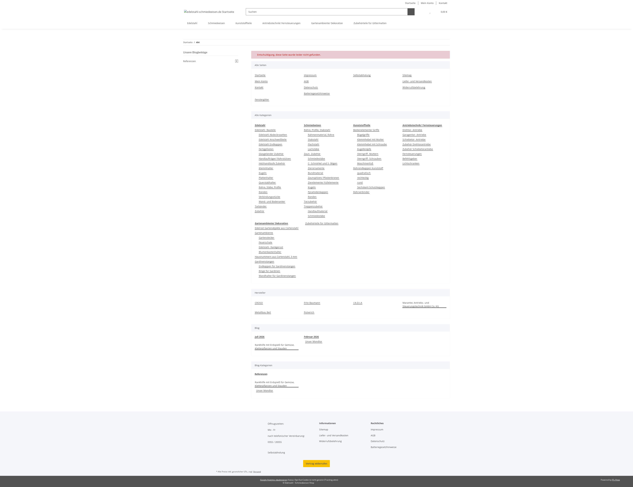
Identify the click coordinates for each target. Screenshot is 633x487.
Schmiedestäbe (316, 158)
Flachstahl (313, 144)
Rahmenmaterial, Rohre (321, 134)
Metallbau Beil (263, 312)
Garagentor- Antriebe (414, 134)
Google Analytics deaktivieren (273, 479)
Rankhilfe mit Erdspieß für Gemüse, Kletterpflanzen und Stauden (274, 346)
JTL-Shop (616, 479)
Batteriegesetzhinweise (317, 93)
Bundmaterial (315, 172)
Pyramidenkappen (318, 192)
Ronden (263, 192)
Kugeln (263, 172)
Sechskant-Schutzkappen (371, 187)
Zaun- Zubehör (312, 153)
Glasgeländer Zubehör (271, 153)
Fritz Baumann (312, 302)
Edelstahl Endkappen (270, 144)
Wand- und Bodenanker (272, 201)
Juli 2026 (259, 336)
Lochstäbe (313, 149)
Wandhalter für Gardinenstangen (277, 275)
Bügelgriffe (363, 134)
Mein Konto (427, 3)
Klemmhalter (266, 168)
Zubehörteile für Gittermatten (321, 223)
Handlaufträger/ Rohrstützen (275, 158)
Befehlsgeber (410, 158)
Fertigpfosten (266, 149)
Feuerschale (265, 242)
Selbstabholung (362, 75)
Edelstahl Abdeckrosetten (273, 134)
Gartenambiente (264, 232)
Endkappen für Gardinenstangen (277, 266)
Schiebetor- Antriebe (414, 139)
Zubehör (259, 211)
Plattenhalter (266, 177)
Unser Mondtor (313, 341)
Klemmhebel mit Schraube (372, 144)
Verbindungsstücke (269, 196)
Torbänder (261, 206)
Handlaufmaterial (317, 211)
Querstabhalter (267, 182)
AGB (306, 81)
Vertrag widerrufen (316, 463)
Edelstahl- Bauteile (265, 130)
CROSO (259, 302)
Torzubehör (310, 201)
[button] (423, 11)
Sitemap (407, 75)
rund (360, 182)
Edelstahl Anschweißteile (272, 139)
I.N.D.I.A (357, 302)
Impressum (310, 75)
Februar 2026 (311, 336)
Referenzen (261, 374)
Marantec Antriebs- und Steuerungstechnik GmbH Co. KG (421, 304)
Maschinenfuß (365, 163)
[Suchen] (411, 11)
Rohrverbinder (361, 192)
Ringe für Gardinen (269, 271)
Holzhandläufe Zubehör (272, 163)
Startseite (410, 3)
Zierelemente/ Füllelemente (323, 182)
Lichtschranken (411, 163)
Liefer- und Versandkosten (417, 81)
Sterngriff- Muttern (367, 153)
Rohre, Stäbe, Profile (270, 187)
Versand (257, 471)
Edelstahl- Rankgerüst (271, 247)
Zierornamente (316, 168)
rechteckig (363, 177)
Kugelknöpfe (364, 149)
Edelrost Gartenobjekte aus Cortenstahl (276, 228)
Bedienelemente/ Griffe (366, 130)
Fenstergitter (262, 99)
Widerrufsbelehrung (414, 87)
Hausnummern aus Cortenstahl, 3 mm (276, 256)
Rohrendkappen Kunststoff (368, 168)
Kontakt (443, 3)
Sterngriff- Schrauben (369, 158)
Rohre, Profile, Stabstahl (317, 130)
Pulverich (309, 312)
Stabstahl (313, 139)
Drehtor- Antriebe (412, 130)
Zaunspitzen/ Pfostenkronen (323, 177)
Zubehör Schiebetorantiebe (418, 149)
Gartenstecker (266, 237)
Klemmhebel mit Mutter (370, 139)
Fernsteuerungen (412, 153)
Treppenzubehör (313, 206)
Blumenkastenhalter (270, 251)
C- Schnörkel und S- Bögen (322, 163)
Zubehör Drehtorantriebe (417, 144)
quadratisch (364, 172)
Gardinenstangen (264, 261)
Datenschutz (311, 87)
